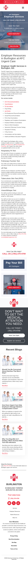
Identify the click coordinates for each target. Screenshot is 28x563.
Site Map (14, 542)
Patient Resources (14, 514)
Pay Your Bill (20, 1)
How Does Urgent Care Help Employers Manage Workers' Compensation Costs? (12, 406)
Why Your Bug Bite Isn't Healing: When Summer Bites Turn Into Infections (12, 440)
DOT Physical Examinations (12, 101)
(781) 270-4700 (20, 20)
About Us (15, 517)
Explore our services (14, 341)
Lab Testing (7, 111)
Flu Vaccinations (9, 106)
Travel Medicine (9, 104)
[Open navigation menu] (22, 7)
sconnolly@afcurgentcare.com (9, 237)
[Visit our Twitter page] (14, 503)
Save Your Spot (9, 1)
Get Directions (14, 495)
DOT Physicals (9, 144)
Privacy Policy (14, 536)
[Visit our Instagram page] (18, 503)
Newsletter (14, 545)
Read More (5, 385)
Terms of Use (14, 549)
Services (15, 508)
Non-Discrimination (14, 539)
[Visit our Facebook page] (9, 503)
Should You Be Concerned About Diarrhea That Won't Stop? (11, 371)
